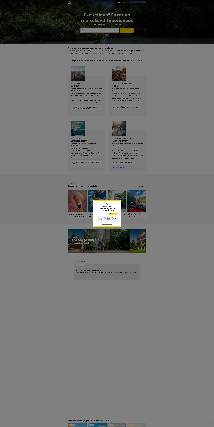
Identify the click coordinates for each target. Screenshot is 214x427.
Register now (113, 213)
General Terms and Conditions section (105, 221)
